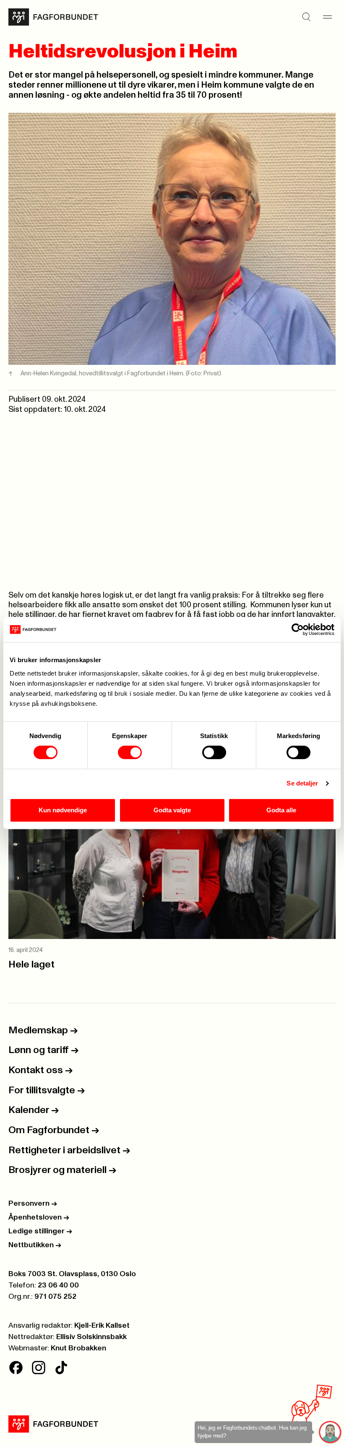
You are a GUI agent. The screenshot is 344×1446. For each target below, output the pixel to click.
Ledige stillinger (40, 1231)
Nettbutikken (34, 1245)
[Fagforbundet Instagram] (38, 1367)
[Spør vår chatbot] (330, 1432)
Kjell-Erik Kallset (102, 1325)
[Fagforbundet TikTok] (61, 1367)
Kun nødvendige (63, 810)
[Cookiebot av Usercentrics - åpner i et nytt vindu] (297, 629)
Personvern (32, 1203)
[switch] (130, 752)
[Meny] (327, 17)
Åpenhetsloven (38, 1217)
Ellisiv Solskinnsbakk (91, 1337)
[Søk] (306, 17)
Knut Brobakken (78, 1348)
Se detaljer (302, 783)
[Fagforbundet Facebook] (15, 1367)
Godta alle (281, 810)
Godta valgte (172, 810)
